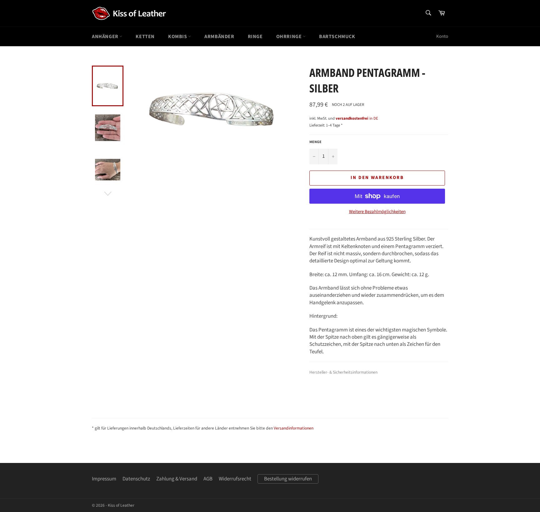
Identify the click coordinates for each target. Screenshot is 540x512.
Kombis (178, 36)
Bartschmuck (337, 36)
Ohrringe (289, 36)
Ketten (145, 36)
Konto (442, 36)
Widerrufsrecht (235, 479)
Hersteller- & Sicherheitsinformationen (343, 372)
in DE (357, 118)
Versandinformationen (293, 428)
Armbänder (219, 36)
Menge (315, 142)
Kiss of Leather (121, 505)
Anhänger (105, 36)
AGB (207, 479)
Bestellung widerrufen (288, 479)
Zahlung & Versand (176, 479)
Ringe (255, 36)
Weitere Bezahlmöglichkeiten (377, 212)
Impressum (104, 479)
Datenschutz (136, 479)
